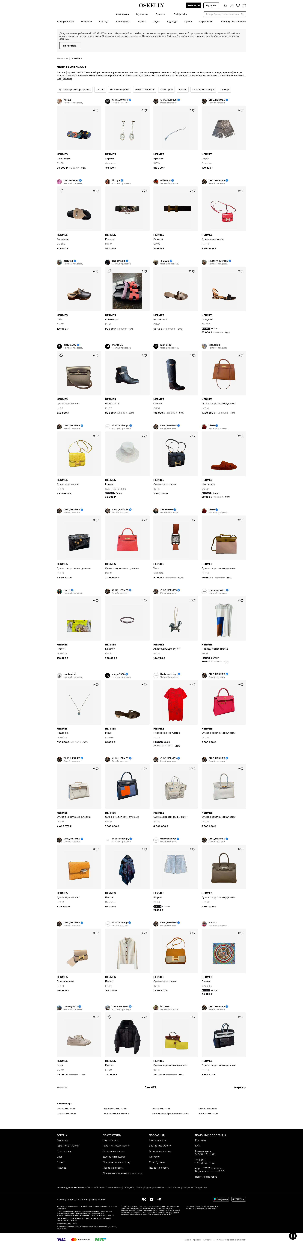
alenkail (68, 261)
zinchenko (166, 509)
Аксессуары (123, 21)
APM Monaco (174, 1187)
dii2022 (164, 261)
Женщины (122, 14)
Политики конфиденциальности (121, 36)
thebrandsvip (168, 838)
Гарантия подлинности (116, 1145)
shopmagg (118, 261)
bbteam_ (165, 1006)
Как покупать (110, 1140)
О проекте (63, 1140)
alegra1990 (118, 674)
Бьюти (142, 21)
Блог (59, 1156)
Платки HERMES (66, 1113)
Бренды (103, 21)
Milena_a (165, 180)
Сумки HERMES (66, 1108)
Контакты (200, 1140)
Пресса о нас (64, 1151)
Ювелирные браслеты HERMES (170, 1113)
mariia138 (117, 345)
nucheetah (70, 674)
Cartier (139, 1187)
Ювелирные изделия (233, 21)
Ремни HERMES (161, 1108)
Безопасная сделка (114, 1151)
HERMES (62, 154)
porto (67, 590)
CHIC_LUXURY (120, 100)
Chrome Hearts (114, 1187)
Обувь (156, 21)
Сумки (188, 21)
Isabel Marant (159, 1187)
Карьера (61, 1167)
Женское (62, 58)
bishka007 (70, 345)
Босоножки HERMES (116, 1113)
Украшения (206, 21)
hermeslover (71, 180)
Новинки (86, 21)
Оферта (207, 1240)
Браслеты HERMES (115, 1108)
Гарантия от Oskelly (68, 1145)
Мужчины (142, 14)
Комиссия (154, 1156)
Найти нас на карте (206, 1176)
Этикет (61, 1162)
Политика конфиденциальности (230, 1240)
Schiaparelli (187, 1187)
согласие (199, 36)
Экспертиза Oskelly (160, 1145)
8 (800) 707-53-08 (205, 1154)
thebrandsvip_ (120, 425)
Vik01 (212, 425)
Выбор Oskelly (65, 21)
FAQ (197, 1145)
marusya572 (71, 1006)
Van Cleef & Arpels (96, 1187)
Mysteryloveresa (218, 261)
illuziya (116, 180)
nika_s (67, 100)
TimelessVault (120, 1006)
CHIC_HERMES (168, 100)
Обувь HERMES (208, 1108)
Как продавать (157, 1140)
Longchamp (201, 1187)
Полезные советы (113, 1167)
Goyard (148, 1187)
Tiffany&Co (128, 1187)
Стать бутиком (157, 1162)
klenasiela (214, 345)
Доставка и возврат (114, 1156)
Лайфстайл (180, 14)
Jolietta (213, 922)
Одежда (172, 21)
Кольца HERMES (209, 1113)
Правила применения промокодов (122, 1173)
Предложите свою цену (116, 1162)
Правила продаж (192, 1240)
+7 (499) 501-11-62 (204, 1162)
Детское (161, 14)
